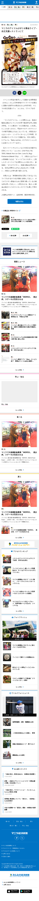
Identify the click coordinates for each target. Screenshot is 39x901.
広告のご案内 (6, 856)
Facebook (17, 838)
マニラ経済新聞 (19, 2)
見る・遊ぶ (17, 7)
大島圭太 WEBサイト (10, 211)
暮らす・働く (30, 7)
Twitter (22, 838)
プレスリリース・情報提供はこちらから (13, 848)
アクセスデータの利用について (11, 851)
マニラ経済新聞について (9, 845)
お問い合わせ (6, 853)
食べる (10, 7)
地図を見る (20, 201)
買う (23, 7)
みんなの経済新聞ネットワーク (19, 875)
